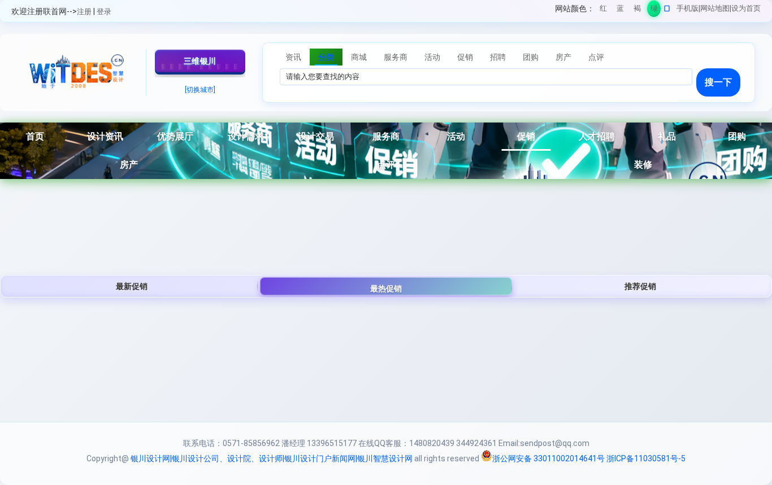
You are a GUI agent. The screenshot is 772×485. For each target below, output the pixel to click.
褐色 (637, 10)
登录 (104, 11)
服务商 (386, 136)
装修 (643, 164)
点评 (386, 164)
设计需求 (246, 136)
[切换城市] (200, 90)
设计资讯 (105, 136)
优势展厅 (175, 136)
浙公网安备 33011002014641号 (548, 458)
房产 (129, 164)
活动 (456, 136)
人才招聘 (597, 136)
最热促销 (386, 288)
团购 (737, 136)
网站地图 (715, 8)
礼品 (667, 136)
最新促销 (132, 286)
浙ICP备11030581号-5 (646, 458)
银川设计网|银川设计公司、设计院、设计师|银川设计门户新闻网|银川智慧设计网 (272, 458)
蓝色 (620, 10)
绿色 (654, 10)
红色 (603, 10)
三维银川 (200, 60)
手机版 (687, 8)
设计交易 (316, 136)
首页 (35, 136)
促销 (526, 136)
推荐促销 (640, 286)
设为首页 (746, 8)
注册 (84, 11)
